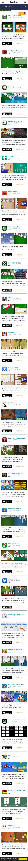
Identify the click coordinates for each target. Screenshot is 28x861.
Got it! (23, 858)
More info (13, 859)
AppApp (14, 2)
